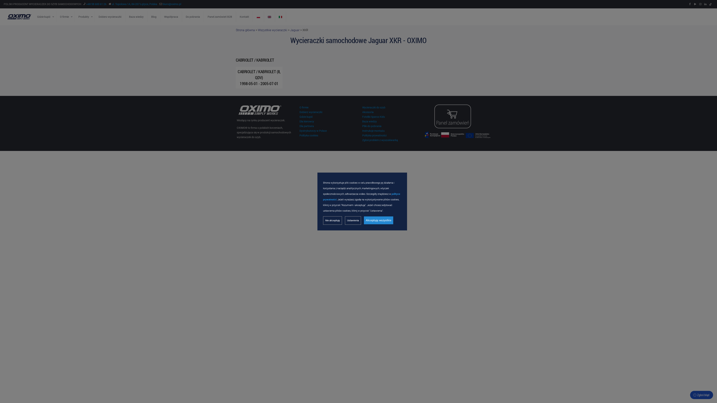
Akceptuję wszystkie (378, 220)
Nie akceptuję (332, 220)
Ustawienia (353, 220)
